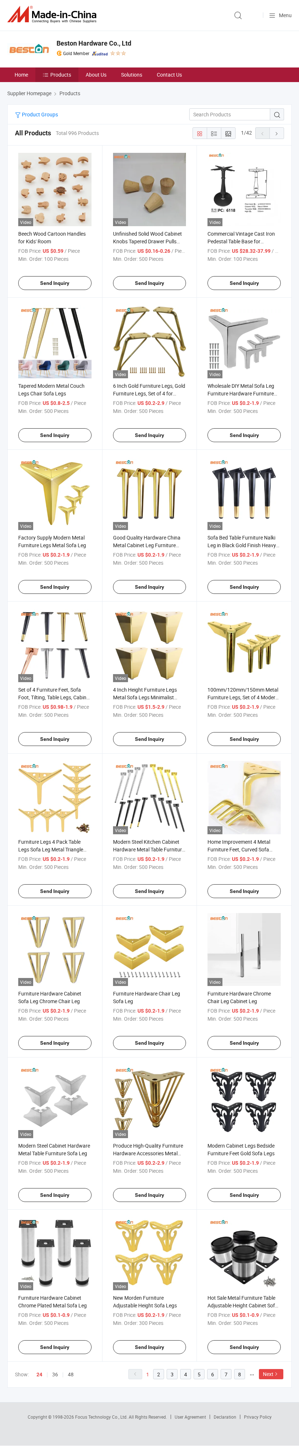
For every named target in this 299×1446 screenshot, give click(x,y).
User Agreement (190, 1417)
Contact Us (169, 74)
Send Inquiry (54, 283)
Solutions (131, 74)
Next (268, 1373)
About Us (96, 74)
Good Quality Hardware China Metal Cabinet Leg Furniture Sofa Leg (146, 545)
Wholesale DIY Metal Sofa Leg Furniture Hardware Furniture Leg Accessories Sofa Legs (240, 393)
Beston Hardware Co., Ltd (94, 43)
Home (21, 74)
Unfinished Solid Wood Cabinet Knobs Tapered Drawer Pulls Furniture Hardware (147, 241)
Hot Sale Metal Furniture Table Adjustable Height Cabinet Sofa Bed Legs (242, 1305)
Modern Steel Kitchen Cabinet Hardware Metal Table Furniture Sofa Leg (149, 849)
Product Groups (39, 114)
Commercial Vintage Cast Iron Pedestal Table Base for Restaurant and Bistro (241, 241)
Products (60, 74)
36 (55, 1374)
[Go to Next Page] (277, 133)
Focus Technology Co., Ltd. (102, 1417)
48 (71, 1374)
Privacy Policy (258, 1417)
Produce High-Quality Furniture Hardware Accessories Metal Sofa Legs (148, 1153)
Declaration (225, 1417)
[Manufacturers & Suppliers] (53, 14)
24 (39, 1374)
